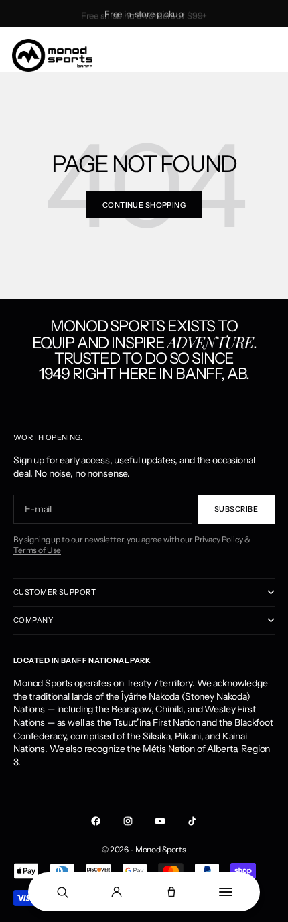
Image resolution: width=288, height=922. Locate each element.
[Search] (62, 891)
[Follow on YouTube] (160, 821)
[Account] (117, 891)
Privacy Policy (218, 539)
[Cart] (171, 891)
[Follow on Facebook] (95, 821)
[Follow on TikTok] (192, 821)
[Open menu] (226, 891)
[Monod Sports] (52, 55)
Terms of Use (37, 550)
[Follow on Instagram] (128, 821)
